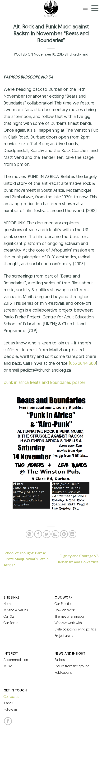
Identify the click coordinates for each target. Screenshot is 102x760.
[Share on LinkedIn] (72, 534)
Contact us (11, 697)
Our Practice (63, 604)
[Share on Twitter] (47, 534)
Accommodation (16, 660)
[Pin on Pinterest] (64, 534)
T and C (9, 703)
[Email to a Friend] (55, 534)
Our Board (11, 623)
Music (8, 666)
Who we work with (68, 623)
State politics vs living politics (75, 629)
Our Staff (10, 617)
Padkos (60, 660)
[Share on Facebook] (38, 534)
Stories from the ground (72, 666)
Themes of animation (70, 617)
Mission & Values (16, 610)
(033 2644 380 (82, 364)
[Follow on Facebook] (8, 721)
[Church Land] (51, 8)
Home (8, 604)
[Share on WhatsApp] (29, 534)
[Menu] (85, 8)
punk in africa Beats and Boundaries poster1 (45, 383)
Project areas (64, 636)
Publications (63, 673)
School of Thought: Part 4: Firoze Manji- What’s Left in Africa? (26, 559)
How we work (64, 610)
